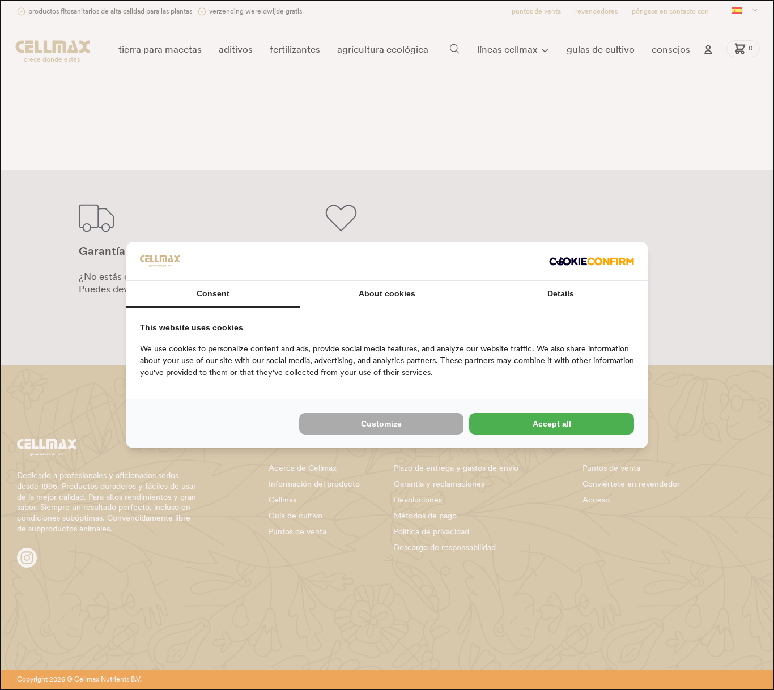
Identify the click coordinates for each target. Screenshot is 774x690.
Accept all (552, 423)
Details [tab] (560, 293)
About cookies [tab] (387, 293)
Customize (381, 423)
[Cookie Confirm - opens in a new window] (591, 261)
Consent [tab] (213, 293)
